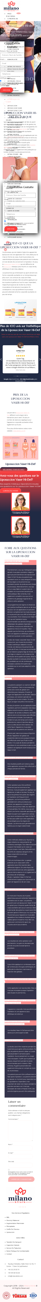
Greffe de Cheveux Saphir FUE (14, 207)
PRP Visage (11, 79)
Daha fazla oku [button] (20, 370)
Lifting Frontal (14, 95)
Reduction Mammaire (16, 30)
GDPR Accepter (5, 78)
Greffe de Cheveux (15, 199)
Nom (10, 1144)
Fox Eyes (11, 71)
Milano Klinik (29, 1286)
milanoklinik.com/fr (19, 431)
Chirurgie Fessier (14, 157)
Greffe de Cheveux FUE (16, 201)
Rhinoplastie (12, 59)
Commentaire (13, 1119)
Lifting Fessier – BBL (15, 154)
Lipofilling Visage (14, 81)
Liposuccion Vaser (15, 108)
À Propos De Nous (12, 20)
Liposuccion (12, 106)
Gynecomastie (13, 49)
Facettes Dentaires (15, 181)
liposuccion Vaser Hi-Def (19, 129)
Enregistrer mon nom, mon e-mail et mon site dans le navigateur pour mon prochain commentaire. (20, 1173)
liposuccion (7, 266)
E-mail (10, 1153)
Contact (11, 217)
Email (2, 59)
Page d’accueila (10, 15)
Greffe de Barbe (14, 211)
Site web (11, 1161)
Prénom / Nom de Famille (8, 51)
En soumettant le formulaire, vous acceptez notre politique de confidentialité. (11, 84)
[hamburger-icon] (18, 13)
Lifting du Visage (14, 66)
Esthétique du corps (13, 100)
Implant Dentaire (14, 184)
